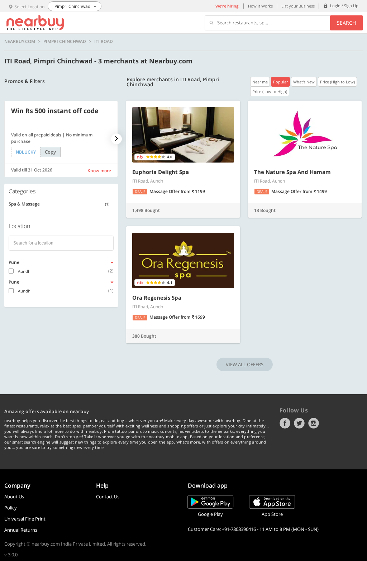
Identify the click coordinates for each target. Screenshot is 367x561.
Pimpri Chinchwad (64, 41)
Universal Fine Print (25, 519)
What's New (304, 81)
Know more (99, 171)
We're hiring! (227, 6)
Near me (260, 81)
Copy (50, 152)
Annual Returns (20, 530)
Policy (10, 507)
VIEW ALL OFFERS (244, 364)
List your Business (298, 6)
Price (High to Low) (337, 81)
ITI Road (103, 41)
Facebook (285, 423)
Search (346, 22)
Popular (280, 81)
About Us (14, 496)
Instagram (313, 423)
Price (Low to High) (269, 91)
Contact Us (107, 496)
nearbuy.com (19, 41)
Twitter (299, 423)
